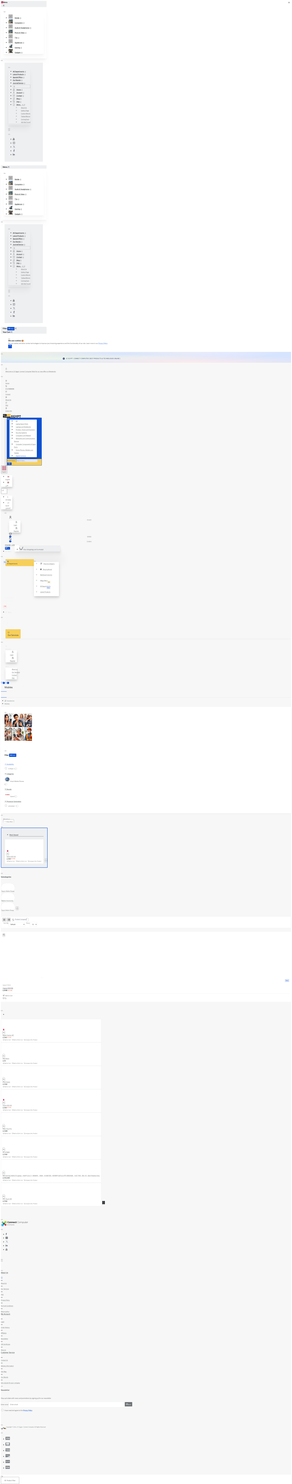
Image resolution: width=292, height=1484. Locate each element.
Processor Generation (13, 801)
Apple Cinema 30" (8, 1035)
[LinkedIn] (14, 154)
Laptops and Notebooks (23, 426)
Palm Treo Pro (7, 1129)
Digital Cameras (21, 456)
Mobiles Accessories (7, 901)
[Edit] (4, 11)
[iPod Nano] (7, 1053)
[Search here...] (6, 442)
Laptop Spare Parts (22, 424)
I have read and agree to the (18, 1410)
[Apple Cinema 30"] (11, 1029)
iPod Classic (6, 1082)
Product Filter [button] (11, 1480)
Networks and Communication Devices (24, 440)
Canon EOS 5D (11, 857)
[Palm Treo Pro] (7, 1123)
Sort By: (6, 923)
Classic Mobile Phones (7, 891)
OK (10, 346)
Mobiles (7, 703)
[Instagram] (14, 143)
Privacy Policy (102, 343)
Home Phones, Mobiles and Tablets (23, 451)
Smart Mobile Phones (7, 910)
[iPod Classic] (7, 1076)
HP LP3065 (6, 1152)
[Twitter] (14, 147)
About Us (4, 1272)
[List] (8, 920)
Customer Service (8, 1352)
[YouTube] (14, 139)
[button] (8, 478)
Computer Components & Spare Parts (25, 446)
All (16, 421)
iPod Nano (6, 1059)
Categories (10, 773)
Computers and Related (23, 435)
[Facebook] (14, 151)
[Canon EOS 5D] (15, 851)
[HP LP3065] (7, 1146)
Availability (10, 764)
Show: (28, 923)
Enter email (4, 1404)
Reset (11, 328)
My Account (5, 1314)
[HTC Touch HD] (7, 1193)
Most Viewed (13, 834)
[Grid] (4, 920)
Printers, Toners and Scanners (25, 429)
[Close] (4, 5)
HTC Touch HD (7, 1199)
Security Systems (21, 432)
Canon (4, 985)
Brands (9, 789)
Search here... (11, 460)
